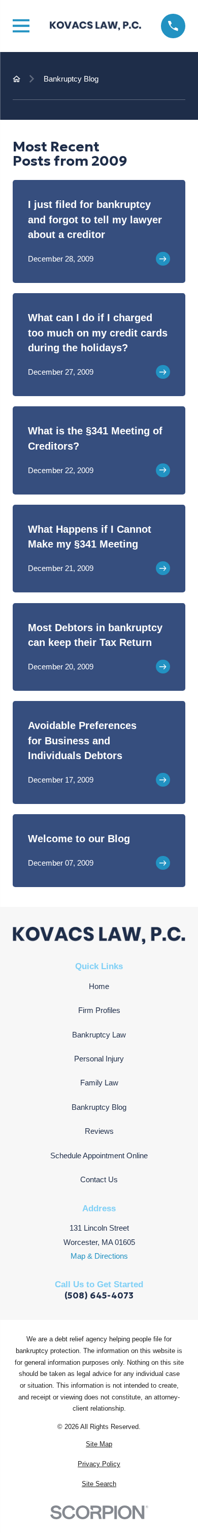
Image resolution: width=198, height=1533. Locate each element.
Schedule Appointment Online (99, 1155)
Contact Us (99, 1179)
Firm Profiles (99, 1010)
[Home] (95, 26)
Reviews (99, 1131)
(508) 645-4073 (99, 1295)
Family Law (99, 1082)
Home (99, 986)
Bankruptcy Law (99, 1034)
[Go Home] (16, 79)
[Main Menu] (21, 25)
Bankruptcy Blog (99, 1107)
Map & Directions (99, 1256)
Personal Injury (99, 1058)
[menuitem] (99, 1444)
